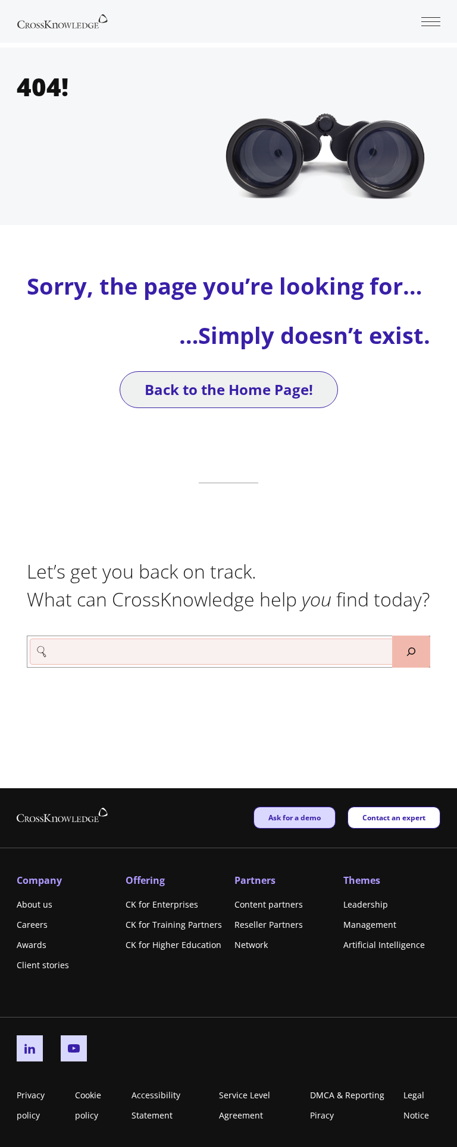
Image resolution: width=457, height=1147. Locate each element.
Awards (31, 944)
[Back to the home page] (62, 20)
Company (39, 880)
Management (369, 924)
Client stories (43, 965)
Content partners (268, 904)
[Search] (411, 652)
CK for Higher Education (173, 944)
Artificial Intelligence (384, 944)
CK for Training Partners (174, 924)
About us (34, 904)
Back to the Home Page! (229, 389)
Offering (145, 880)
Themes (361, 880)
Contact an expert (393, 817)
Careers (32, 924)
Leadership (365, 904)
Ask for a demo (294, 817)
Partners (255, 880)
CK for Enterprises (162, 904)
